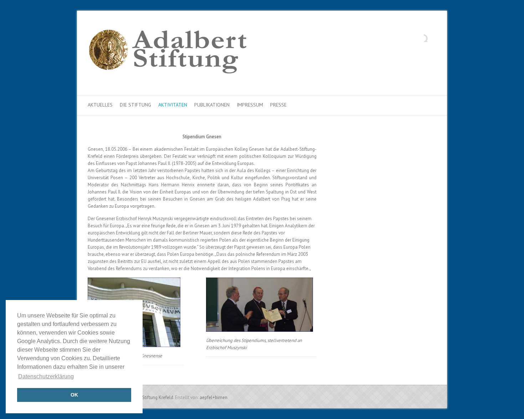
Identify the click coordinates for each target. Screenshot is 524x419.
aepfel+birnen (213, 397)
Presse (278, 105)
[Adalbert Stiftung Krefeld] (167, 53)
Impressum (250, 105)
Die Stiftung (135, 105)
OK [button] (74, 395)
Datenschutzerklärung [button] (46, 376)
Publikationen (212, 105)
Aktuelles (100, 105)
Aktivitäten (172, 105)
